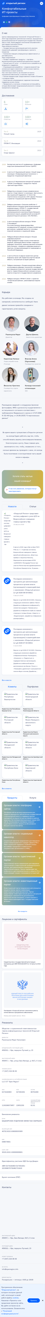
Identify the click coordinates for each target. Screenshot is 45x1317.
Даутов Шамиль (32, 334)
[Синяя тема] (4, 22)
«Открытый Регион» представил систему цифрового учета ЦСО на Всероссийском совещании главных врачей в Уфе (26, 517)
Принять (33, 1300)
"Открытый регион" (8, 1290)
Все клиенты (7, 788)
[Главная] (13, 3)
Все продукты (22, 911)
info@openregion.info (10, 1269)
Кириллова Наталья (11, 359)
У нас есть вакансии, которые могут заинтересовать (22, 490)
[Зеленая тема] (7, 22)
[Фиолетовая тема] (9, 22)
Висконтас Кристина (12, 386)
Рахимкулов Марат (13, 334)
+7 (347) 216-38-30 (9, 1071)
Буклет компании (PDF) (11, 1177)
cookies (16, 1298)
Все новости (6, 680)
